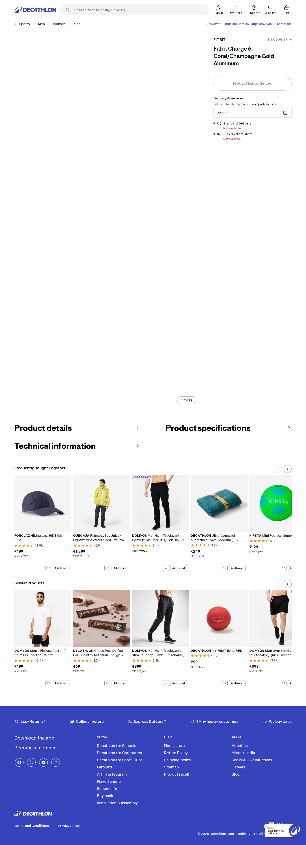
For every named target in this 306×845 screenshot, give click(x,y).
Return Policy (176, 753)
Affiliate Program (112, 774)
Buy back (105, 796)
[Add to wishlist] (48, 568)
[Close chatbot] (265, 826)
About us (240, 745)
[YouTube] (43, 762)
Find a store (174, 745)
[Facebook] (19, 762)
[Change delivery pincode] (285, 113)
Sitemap (171, 767)
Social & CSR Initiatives (252, 760)
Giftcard (104, 767)
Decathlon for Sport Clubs (120, 760)
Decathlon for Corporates (119, 753)
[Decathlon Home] (35, 10)
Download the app (34, 738)
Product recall (176, 774)
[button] (23, 24)
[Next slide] (288, 469)
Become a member (35, 748)
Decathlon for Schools (116, 745)
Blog (236, 774)
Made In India (243, 753)
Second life (107, 788)
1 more (187, 400)
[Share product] (291, 39)
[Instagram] (55, 762)
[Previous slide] (278, 469)
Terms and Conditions (31, 826)
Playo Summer (109, 781)
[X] (31, 762)
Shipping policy (177, 760)
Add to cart (61, 567)
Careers (239, 767)
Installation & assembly (117, 803)
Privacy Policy (69, 826)
